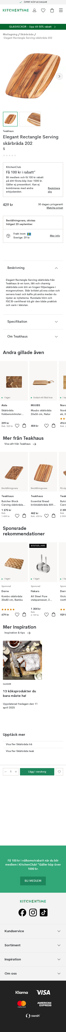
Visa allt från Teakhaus (17, 444)
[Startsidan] (16, 10)
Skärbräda (27, 34)
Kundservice (14, 931)
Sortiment (13, 945)
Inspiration (13, 959)
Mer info (55, 236)
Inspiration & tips (14, 633)
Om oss (11, 973)
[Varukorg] (52, 10)
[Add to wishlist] (17, 425)
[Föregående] (6, 76)
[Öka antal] (16, 771)
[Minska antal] (5, 771)
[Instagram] (33, 912)
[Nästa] (59, 76)
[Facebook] (22, 912)
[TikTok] (43, 912)
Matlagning (10, 34)
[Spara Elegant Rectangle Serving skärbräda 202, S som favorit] (59, 771)
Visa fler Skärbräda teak (20, 751)
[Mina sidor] (34, 10)
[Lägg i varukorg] (24, 425)
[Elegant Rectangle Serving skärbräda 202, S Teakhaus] (33, 76)
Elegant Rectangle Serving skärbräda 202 (28, 38)
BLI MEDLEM (33, 880)
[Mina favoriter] (43, 10)
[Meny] (60, 10)
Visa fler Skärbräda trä (19, 744)
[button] (9, 155)
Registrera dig (54, 190)
